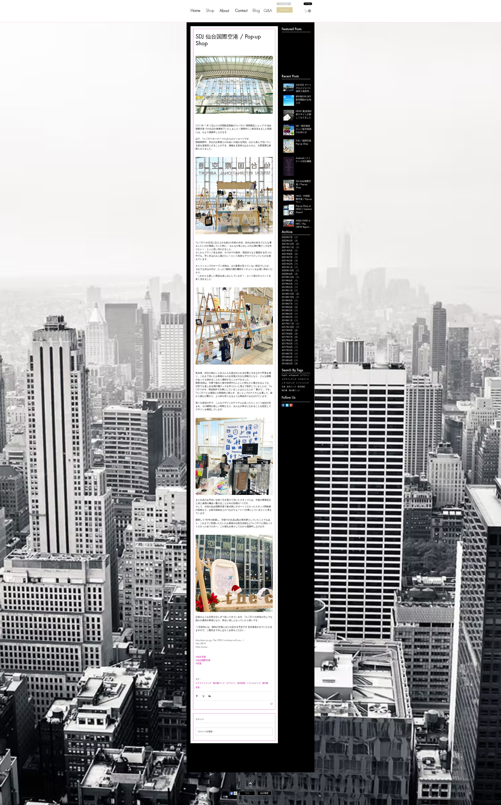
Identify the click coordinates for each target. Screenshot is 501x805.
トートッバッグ (302, 383)
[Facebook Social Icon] (231, 793)
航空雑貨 (241, 683)
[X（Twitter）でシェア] (203, 696)
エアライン (231, 683)
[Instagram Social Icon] (235, 793)
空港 (197, 687)
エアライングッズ (203, 683)
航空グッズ (291, 386)
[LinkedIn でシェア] (209, 696)
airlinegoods (294, 375)
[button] (308, 10)
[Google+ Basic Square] (291, 405)
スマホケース (303, 379)
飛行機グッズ (219, 683)
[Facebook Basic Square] (283, 405)
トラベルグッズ (254, 683)
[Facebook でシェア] (197, 696)
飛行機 (265, 683)
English (284, 375)
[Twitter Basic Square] (287, 405)
